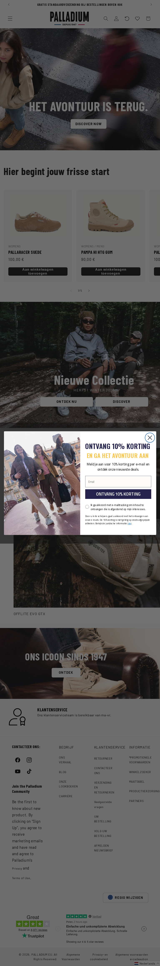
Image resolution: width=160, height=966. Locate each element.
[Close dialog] (150, 437)
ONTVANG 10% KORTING (118, 494)
